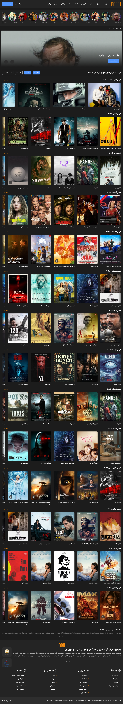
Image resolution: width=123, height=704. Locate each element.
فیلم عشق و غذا (93, 267)
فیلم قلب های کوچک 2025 (44, 267)
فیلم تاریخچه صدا (23, 267)
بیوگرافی (63, 4)
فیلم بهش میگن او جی (45, 544)
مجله (70, 4)
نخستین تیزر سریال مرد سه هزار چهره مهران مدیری (116, 23)
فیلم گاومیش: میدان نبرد (91, 345)
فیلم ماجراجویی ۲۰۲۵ (112, 467)
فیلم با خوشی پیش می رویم (44, 227)
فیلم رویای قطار (116, 188)
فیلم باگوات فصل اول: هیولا (67, 345)
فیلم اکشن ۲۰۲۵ (114, 113)
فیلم (106, 4)
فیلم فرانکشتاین (47, 622)
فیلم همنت (94, 188)
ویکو (49, 4)
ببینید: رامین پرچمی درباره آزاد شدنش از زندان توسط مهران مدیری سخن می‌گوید (33, 23)
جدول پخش (83, 689)
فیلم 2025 (108, 28)
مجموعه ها (83, 686)
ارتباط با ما (115, 675)
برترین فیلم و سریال (18, 675)
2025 (29, 73)
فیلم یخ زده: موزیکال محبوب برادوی (18, 503)
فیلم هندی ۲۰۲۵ (114, 310)
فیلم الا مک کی (93, 583)
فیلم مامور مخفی (116, 306)
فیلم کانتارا (95, 622)
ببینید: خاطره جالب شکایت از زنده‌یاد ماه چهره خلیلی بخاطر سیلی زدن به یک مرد (22, 23)
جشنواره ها (83, 682)
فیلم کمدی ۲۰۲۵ (114, 548)
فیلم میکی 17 (24, 463)
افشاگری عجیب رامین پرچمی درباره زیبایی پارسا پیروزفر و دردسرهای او (12, 23)
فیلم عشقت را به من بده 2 (113, 267)
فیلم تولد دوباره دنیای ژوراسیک (66, 503)
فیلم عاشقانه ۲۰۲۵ (113, 231)
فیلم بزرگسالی (71, 306)
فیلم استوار (48, 148)
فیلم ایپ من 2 (47, 424)
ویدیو (55, 4)
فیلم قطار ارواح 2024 (46, 463)
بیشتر (6, 80)
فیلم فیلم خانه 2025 (22, 306)
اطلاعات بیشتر (113, 61)
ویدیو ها (84, 675)
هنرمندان (21, 679)
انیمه (90, 4)
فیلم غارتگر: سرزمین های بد (90, 148)
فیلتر (20, 73)
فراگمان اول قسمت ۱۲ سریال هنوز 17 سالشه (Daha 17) (43, 23)
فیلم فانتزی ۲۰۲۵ (114, 587)
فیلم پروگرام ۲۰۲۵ (46, 306)
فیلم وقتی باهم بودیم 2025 (67, 188)
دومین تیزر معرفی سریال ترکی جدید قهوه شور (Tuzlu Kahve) (95, 23)
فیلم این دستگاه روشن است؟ (89, 227)
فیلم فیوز (72, 544)
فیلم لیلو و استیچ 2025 (68, 622)
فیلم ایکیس (25, 424)
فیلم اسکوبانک (24, 148)
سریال (98, 4)
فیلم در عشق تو (47, 188)
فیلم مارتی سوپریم (23, 188)
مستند (53, 689)
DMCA (116, 682)
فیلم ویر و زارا (48, 345)
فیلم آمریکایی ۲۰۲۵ (113, 192)
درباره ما (115, 679)
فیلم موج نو (71, 583)
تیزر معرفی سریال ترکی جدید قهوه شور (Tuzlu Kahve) (54, 23)
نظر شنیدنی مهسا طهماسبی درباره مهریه (74, 23)
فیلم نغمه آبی (117, 227)
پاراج (117, 28)
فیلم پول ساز (71, 424)
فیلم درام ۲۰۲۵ (115, 153)
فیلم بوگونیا (118, 544)
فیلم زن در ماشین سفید (91, 306)
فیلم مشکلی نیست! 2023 (114, 463)
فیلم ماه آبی (25, 583)
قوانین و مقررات (113, 686)
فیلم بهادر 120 (24, 345)
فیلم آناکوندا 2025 (70, 227)
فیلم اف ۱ (83, 109)
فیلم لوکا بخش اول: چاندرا (113, 622)
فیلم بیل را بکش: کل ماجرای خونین (111, 148)
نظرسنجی (84, 693)
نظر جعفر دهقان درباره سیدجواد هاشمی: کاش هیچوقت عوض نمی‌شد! (64, 23)
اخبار (76, 4)
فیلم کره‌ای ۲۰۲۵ (114, 428)
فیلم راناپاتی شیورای (92, 424)
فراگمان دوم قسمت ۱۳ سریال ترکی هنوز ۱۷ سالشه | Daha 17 (105, 23)
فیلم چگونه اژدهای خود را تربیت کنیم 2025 (41, 503)
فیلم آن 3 (95, 385)
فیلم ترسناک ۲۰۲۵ (114, 349)
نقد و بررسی (20, 682)
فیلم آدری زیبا (94, 463)
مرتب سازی (9, 73)
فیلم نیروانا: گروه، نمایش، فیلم (112, 583)
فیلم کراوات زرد (93, 503)
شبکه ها (84, 679)
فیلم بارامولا (117, 385)
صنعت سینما (20, 686)
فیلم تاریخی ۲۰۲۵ (114, 389)
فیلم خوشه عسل (70, 385)
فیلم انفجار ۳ (71, 148)
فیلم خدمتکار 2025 (23, 227)
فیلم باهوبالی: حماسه (115, 345)
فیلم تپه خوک (48, 385)
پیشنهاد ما (20, 689)
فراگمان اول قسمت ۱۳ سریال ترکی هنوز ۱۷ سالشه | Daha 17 (85, 23)
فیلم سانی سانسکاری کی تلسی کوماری (64, 267)
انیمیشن (83, 4)
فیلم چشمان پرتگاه (23, 385)
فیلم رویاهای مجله (115, 109)
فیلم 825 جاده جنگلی (44, 109)
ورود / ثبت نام (8, 4)
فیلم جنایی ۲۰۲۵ (114, 509)
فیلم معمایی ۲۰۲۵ (113, 271)
